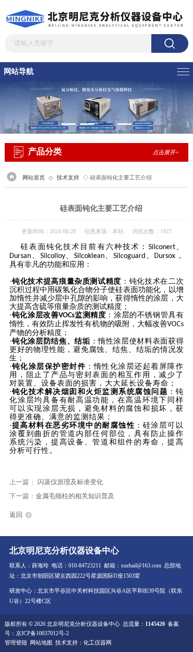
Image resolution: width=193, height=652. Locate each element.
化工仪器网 (97, 642)
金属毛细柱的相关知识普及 (75, 496)
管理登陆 (16, 642)
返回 (15, 514)
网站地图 (41, 642)
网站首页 (33, 177)
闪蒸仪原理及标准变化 (70, 482)
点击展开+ (166, 152)
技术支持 (68, 177)
